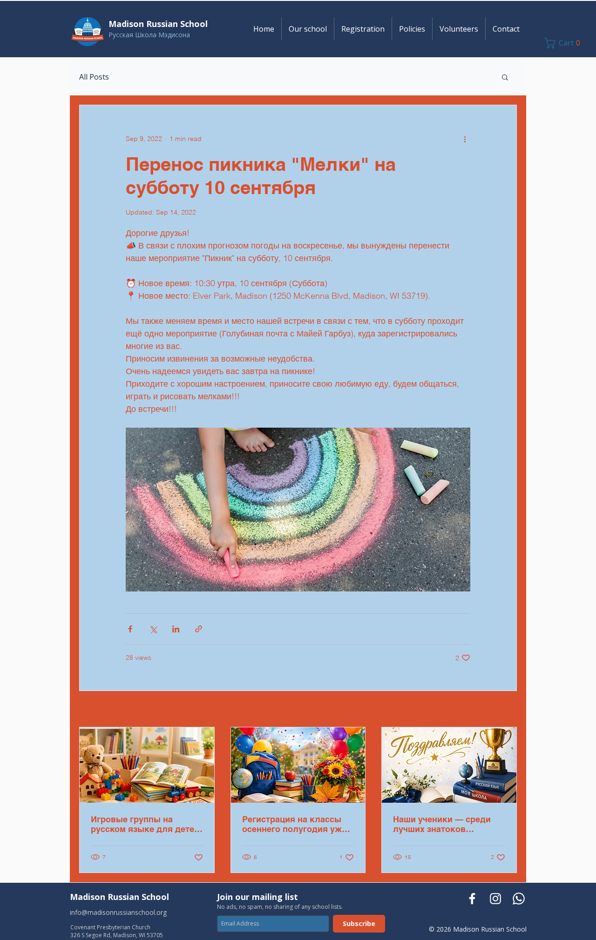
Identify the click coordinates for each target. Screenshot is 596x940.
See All (506, 709)
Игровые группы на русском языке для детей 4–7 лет (145, 824)
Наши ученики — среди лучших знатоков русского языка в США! (442, 824)
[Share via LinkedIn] (175, 628)
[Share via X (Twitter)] (153, 628)
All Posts (94, 77)
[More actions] (464, 138)
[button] (308, 28)
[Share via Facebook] (130, 628)
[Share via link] (198, 628)
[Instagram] (495, 898)
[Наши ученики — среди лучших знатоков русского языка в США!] (449, 765)
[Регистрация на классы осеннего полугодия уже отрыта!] (298, 765)
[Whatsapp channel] (518, 898)
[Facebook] (472, 898)
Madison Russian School (119, 896)
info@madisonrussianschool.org (118, 912)
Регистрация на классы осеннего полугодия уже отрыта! (294, 824)
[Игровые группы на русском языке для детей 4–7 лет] (147, 765)
